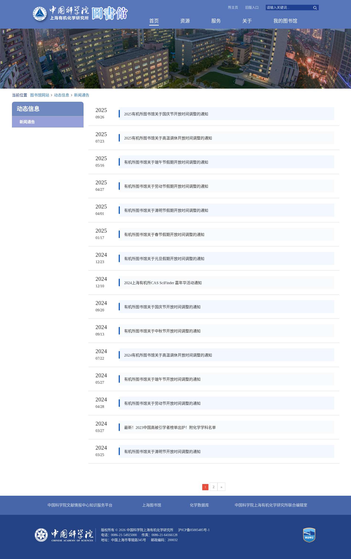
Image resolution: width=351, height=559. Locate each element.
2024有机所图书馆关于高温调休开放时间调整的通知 (168, 355)
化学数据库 (199, 505)
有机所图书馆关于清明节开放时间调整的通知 (162, 452)
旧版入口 (252, 7)
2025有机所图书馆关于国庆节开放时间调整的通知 (166, 114)
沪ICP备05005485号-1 (194, 530)
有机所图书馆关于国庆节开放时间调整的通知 (162, 307)
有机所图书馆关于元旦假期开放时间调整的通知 (164, 259)
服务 (216, 21)
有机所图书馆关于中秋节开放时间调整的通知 (162, 331)
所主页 (233, 7)
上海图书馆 (151, 505)
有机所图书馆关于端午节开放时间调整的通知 (162, 379)
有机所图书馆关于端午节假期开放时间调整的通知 (166, 162)
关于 (247, 21)
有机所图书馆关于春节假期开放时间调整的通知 (164, 235)
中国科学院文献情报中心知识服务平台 (80, 505)
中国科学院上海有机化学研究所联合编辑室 (271, 505)
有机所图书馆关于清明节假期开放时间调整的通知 (166, 210)
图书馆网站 (39, 95)
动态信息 (61, 95)
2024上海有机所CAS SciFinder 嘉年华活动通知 (163, 283)
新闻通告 (81, 95)
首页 (154, 21)
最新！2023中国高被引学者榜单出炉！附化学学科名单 (170, 428)
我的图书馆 (285, 21)
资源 (185, 21)
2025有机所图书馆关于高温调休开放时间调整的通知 (168, 138)
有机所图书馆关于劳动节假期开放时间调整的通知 (166, 186)
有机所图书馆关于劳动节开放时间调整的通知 (162, 403)
